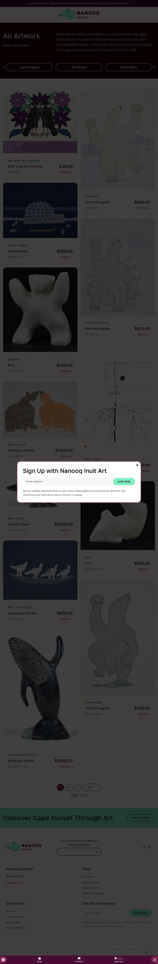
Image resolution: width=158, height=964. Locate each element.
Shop (39, 961)
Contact (79, 961)
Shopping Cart (118, 959)
